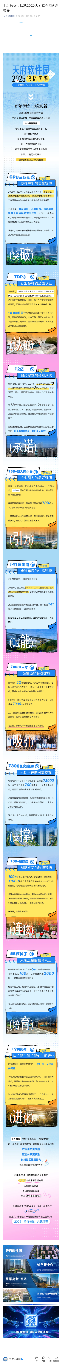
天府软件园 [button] (9, 15)
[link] (16, 1359)
